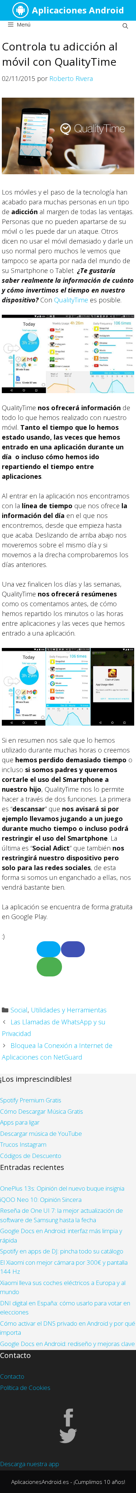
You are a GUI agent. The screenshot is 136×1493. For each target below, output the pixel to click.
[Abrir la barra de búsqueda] (125, 25)
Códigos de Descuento (30, 1155)
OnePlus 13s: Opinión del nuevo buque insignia (62, 1188)
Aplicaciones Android (78, 10)
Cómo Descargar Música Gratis (41, 1111)
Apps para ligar (20, 1122)
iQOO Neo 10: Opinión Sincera (41, 1199)
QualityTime (71, 299)
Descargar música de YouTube (41, 1133)
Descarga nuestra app (29, 1464)
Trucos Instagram (23, 1144)
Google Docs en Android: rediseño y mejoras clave (67, 1343)
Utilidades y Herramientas (69, 1009)
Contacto (12, 1376)
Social (19, 1009)
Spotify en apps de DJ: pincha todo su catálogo (61, 1251)
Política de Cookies (25, 1387)
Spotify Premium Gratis (30, 1100)
